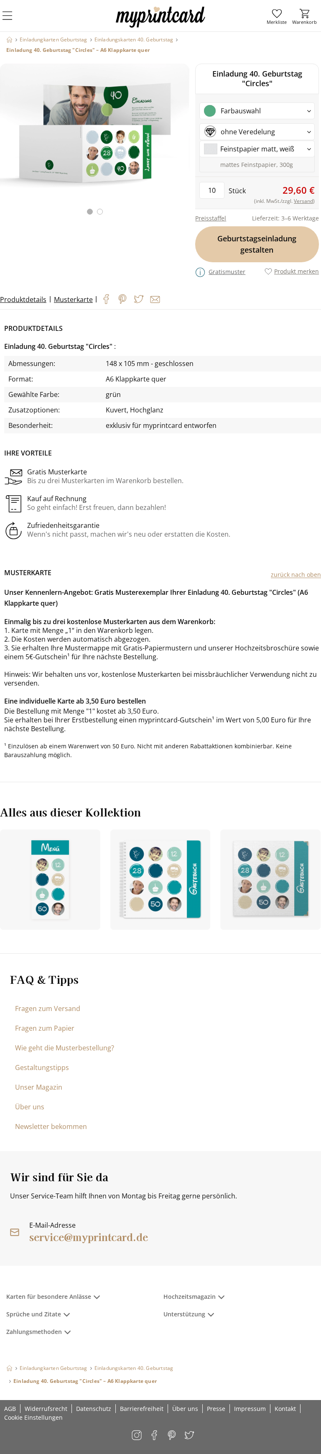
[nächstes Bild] (181, 144)
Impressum (250, 1409)
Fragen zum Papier (44, 1028)
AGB (10, 1409)
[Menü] (12, 20)
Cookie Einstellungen (33, 1417)
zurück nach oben (296, 575)
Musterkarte (73, 299)
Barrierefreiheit (141, 1409)
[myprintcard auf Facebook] (154, 1435)
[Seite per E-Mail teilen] (155, 299)
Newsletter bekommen (51, 1126)
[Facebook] (106, 299)
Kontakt (285, 1409)
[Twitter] (139, 299)
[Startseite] (9, 39)
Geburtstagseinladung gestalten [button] (257, 244)
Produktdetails (23, 299)
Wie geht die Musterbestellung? (64, 1047)
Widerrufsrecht (46, 1409)
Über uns (29, 1106)
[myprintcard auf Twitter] (190, 1435)
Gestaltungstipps (42, 1067)
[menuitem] (277, 16)
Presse (216, 1409)
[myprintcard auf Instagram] (137, 1435)
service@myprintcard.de (88, 1236)
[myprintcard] (160, 24)
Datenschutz (93, 1409)
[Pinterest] (122, 299)
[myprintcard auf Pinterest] (172, 1435)
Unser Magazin (38, 1087)
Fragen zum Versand (47, 1008)
